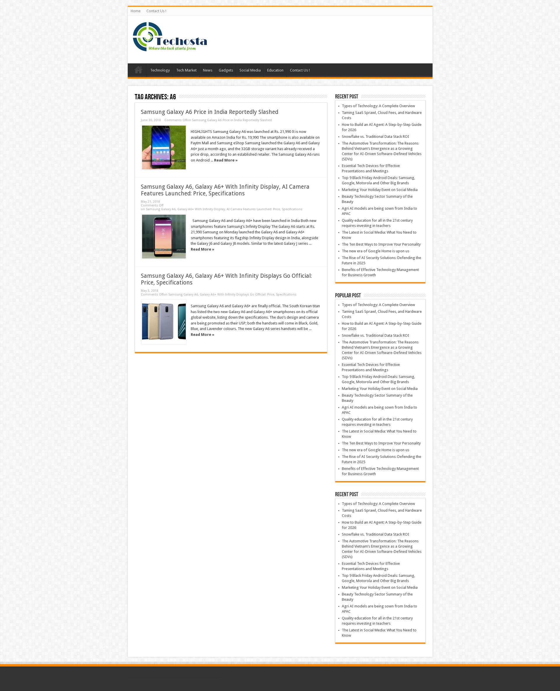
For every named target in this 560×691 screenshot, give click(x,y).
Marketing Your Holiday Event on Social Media (380, 189)
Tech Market (186, 70)
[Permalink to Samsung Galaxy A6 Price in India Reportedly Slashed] (164, 147)
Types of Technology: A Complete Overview (378, 106)
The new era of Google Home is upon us (375, 251)
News (207, 70)
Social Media (250, 70)
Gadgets (226, 70)
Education (275, 70)
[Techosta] (170, 49)
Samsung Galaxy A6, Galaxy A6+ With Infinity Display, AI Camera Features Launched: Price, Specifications (225, 190)
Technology (160, 70)
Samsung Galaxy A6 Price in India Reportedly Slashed (209, 112)
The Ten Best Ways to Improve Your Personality (381, 244)
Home (136, 11)
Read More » (226, 160)
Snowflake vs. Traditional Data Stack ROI (375, 136)
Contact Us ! (156, 11)
